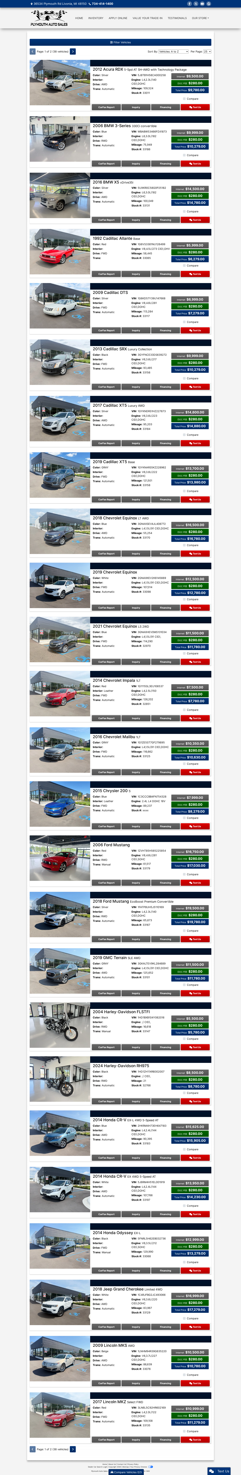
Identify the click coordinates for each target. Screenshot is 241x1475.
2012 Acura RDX (140, 69)
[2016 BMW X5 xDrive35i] (60, 195)
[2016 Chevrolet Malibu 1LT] (60, 749)
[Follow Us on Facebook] (189, 3)
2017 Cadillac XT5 (119, 405)
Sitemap (125, 1467)
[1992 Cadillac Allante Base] (60, 251)
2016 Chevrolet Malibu (117, 736)
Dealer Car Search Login (97, 1467)
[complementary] (231, 1465)
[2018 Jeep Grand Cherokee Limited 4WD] (60, 1302)
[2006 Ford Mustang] (60, 858)
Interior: (98, 79)
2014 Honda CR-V (126, 1119)
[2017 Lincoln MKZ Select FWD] (60, 1414)
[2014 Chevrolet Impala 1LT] (60, 693)
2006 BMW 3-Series (125, 125)
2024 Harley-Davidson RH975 (121, 1065)
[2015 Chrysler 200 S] (60, 803)
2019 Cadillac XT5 (114, 461)
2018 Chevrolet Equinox (121, 518)
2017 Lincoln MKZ (118, 1401)
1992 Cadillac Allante (116, 238)
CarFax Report (106, 107)
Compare (192, 98)
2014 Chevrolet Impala (117, 680)
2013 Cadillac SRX (122, 349)
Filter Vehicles (122, 42)
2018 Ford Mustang (133, 901)
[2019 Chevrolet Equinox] (60, 585)
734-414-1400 (102, 3)
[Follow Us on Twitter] (195, 3)
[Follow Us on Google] (208, 3)
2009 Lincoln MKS (114, 1345)
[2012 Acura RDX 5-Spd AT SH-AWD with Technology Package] (60, 82)
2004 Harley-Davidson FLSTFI (121, 1011)
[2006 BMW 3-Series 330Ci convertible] (60, 138)
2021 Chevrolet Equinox (121, 626)
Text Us (196, 107)
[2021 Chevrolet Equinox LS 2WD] (60, 639)
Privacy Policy (133, 1464)
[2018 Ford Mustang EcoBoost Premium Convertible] (60, 914)
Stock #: (136, 92)
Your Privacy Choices (138, 1467)
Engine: (136, 79)
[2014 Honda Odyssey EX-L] (60, 1245)
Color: (97, 75)
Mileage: (136, 88)
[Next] (73, 51)
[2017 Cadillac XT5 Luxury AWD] (60, 418)
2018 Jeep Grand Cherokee (127, 1289)
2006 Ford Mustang (111, 844)
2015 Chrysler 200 (112, 790)
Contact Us (121, 1464)
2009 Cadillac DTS (110, 292)
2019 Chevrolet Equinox (115, 572)
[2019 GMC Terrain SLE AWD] (60, 970)
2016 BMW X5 (113, 182)
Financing (165, 107)
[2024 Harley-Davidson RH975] (60, 1078)
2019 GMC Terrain (117, 957)
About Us (112, 1464)
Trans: (97, 89)
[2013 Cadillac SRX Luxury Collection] (60, 362)
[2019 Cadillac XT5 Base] (60, 474)
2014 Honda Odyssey (117, 1232)
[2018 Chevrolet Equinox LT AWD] (60, 531)
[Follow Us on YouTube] (202, 3)
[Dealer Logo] (49, 18)
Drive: (96, 84)
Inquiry (136, 107)
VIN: (134, 75)
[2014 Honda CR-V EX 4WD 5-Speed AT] (60, 1189)
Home (104, 1464)
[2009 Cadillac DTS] (60, 305)
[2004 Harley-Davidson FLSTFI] (60, 1024)
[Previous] (33, 51)
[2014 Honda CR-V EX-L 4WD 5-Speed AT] (60, 1133)
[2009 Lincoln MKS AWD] (60, 1358)
